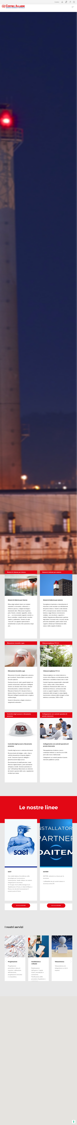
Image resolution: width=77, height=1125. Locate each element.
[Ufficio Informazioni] (74, 1)
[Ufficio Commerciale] (62, 1)
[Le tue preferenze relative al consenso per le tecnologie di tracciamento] (73, 1121)
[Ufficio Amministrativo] (66, 1)
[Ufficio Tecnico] (70, 1)
